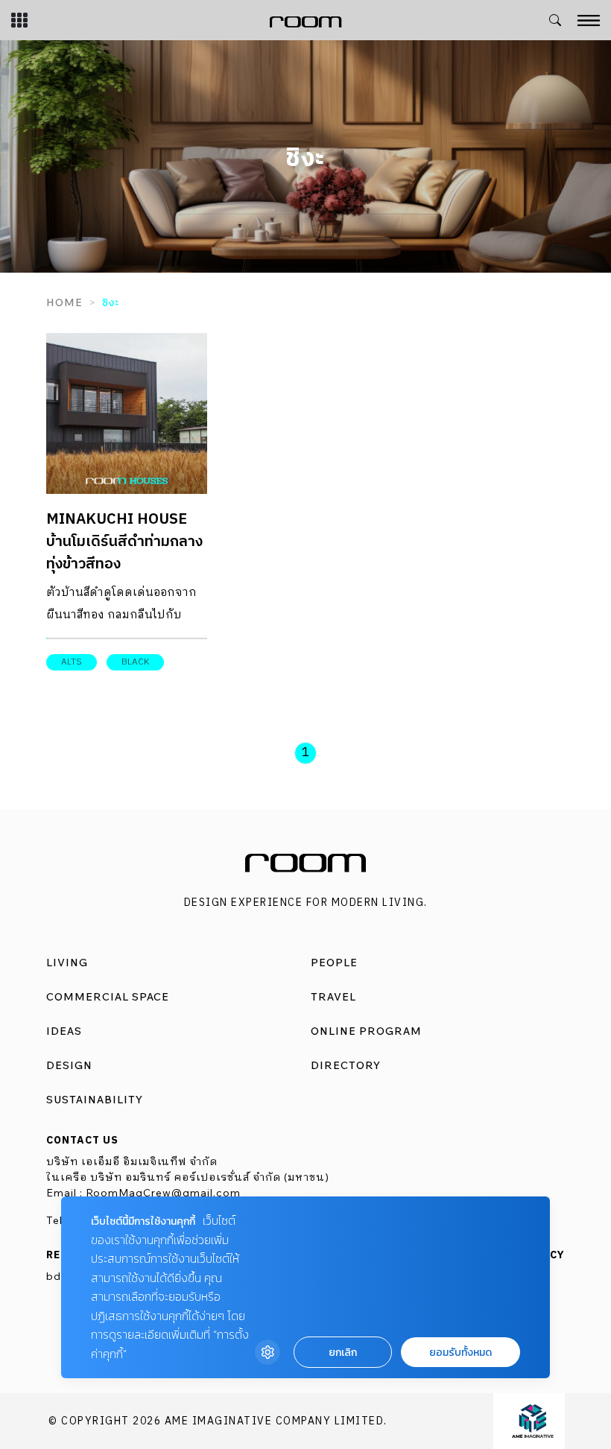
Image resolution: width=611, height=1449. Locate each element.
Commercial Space (107, 996)
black (135, 662)
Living (67, 962)
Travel (333, 996)
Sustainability (94, 1099)
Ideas (64, 1031)
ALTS (71, 662)
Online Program (366, 1031)
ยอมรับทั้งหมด (460, 1352)
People (334, 962)
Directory (346, 1065)
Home (64, 302)
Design (69, 1065)
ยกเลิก (343, 1352)
